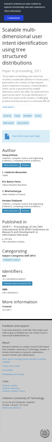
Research (25, 165)
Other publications (11, 165)
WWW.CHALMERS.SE (11, 407)
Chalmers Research (11, 388)
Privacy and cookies (11, 366)
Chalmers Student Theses (13, 391)
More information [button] (12, 11)
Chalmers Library (9, 385)
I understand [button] (14, 18)
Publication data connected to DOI (17, 283)
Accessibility (7, 370)
